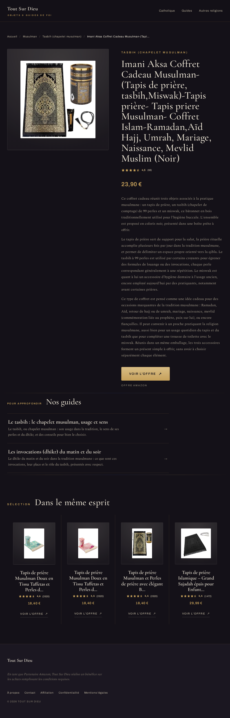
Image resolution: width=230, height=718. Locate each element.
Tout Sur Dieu (29, 11)
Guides (187, 10)
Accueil (12, 36)
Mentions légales (96, 692)
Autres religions (211, 10)
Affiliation (47, 692)
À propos (13, 692)
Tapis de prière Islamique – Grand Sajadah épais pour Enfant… (196, 580)
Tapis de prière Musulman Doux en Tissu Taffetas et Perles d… (34, 581)
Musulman (30, 36)
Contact (29, 692)
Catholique (167, 10)
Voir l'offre (145, 374)
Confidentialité (69, 692)
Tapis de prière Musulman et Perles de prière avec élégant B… (142, 580)
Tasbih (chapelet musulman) (62, 36)
